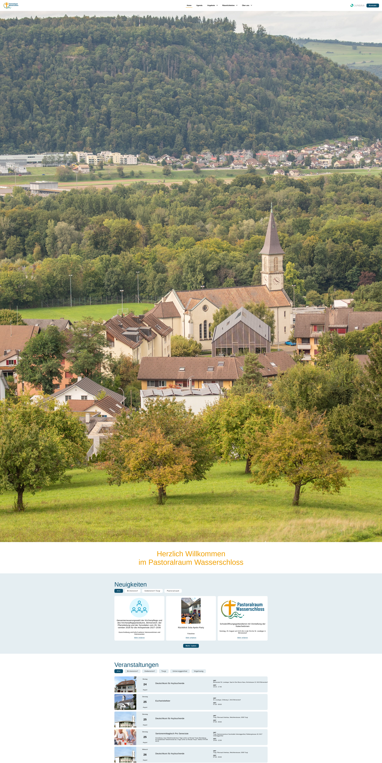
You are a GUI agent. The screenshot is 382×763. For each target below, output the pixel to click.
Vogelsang (198, 671)
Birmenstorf (132, 591)
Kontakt (373, 5)
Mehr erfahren (139, 638)
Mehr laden (191, 646)
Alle (118, 591)
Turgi (163, 671)
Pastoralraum (173, 591)
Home (189, 5)
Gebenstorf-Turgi (152, 591)
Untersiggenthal (180, 671)
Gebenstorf (150, 671)
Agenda (199, 5)
